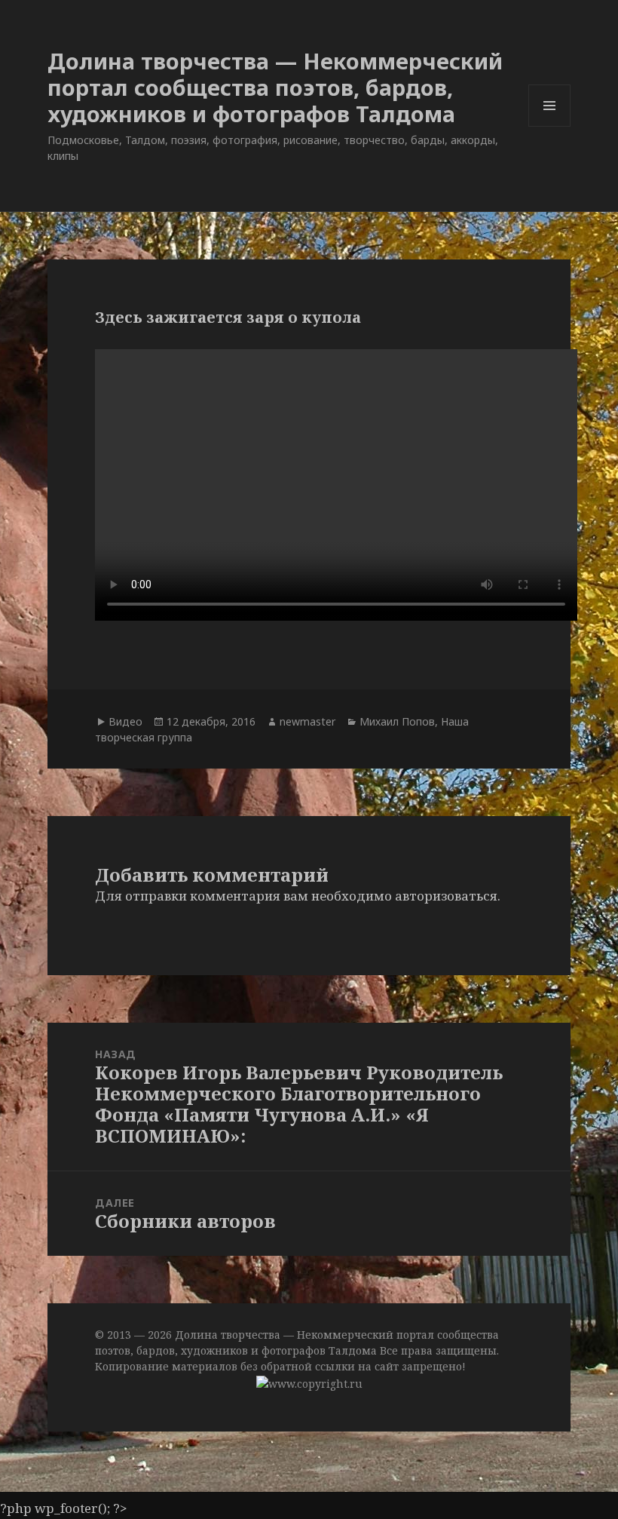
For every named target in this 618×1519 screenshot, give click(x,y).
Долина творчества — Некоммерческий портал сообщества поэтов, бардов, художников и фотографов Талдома (275, 87)
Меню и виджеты (550, 126)
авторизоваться (446, 895)
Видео (125, 721)
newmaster (307, 721)
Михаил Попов (397, 721)
